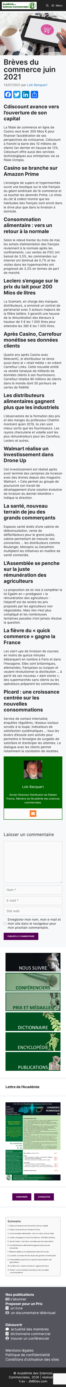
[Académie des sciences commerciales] (19, 5)
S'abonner (21, 1197)
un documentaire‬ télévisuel (32, 1313)
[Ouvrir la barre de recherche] (47, 5)
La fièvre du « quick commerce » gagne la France (29, 1266)
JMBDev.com (37, 1381)
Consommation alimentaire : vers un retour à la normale (32, 1233)
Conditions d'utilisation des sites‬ (32, 1359)
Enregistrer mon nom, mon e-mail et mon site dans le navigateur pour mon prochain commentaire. (34, 923)
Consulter (44, 1197)
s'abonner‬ (17, 1299)
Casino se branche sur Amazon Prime (25, 1230)
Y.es (22, 1381)
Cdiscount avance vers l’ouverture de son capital (28, 1226)
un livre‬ (16, 1308)
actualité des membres (29, 1329)
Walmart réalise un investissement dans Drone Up (29, 1252)
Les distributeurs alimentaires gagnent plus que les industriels (30, 1246)
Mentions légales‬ (20, 1350)
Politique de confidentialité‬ (28, 1355)
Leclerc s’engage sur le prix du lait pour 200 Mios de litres (32, 1237)
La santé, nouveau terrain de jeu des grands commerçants (33, 1256)
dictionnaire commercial (29, 1334)
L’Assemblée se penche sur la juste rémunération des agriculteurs (31, 1261)
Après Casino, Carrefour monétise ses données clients (31, 1241)
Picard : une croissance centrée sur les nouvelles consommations (29, 1271)
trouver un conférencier (29, 1338)
